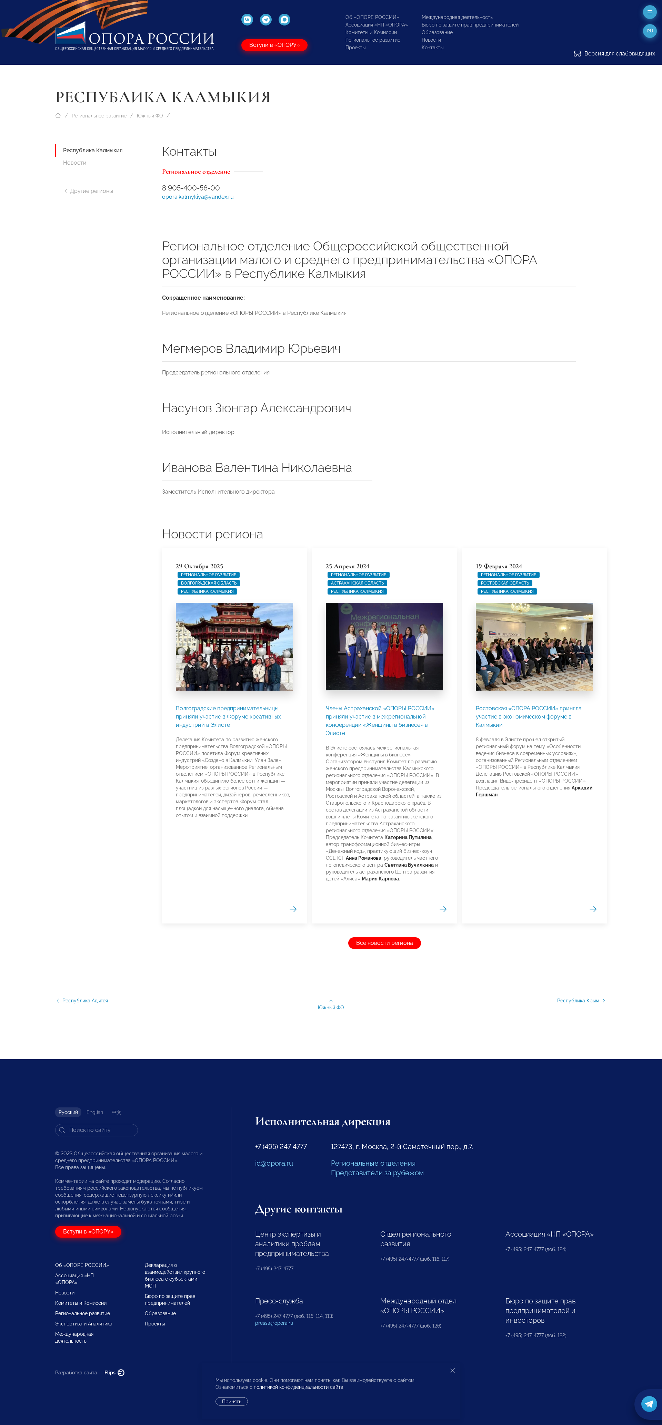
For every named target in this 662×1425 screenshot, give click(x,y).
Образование (437, 32)
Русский (68, 1112)
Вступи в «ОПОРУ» (274, 45)
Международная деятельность (457, 17)
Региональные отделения (373, 1163)
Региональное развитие (372, 40)
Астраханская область (357, 583)
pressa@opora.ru (274, 1323)
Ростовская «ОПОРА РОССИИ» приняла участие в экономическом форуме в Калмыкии (529, 716)
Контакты (432, 47)
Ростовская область (505, 583)
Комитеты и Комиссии (371, 32)
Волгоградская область (209, 583)
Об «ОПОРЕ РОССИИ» (372, 17)
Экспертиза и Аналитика (83, 1323)
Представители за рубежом (377, 1173)
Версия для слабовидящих (619, 53)
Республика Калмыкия (92, 150)
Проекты (355, 47)
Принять (231, 1401)
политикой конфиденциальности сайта (298, 1387)
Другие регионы (91, 191)
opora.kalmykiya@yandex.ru (198, 197)
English (95, 1112)
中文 (116, 1112)
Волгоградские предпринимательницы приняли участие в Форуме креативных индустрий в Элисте (228, 716)
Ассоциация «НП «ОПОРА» (376, 25)
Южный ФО (150, 115)
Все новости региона (384, 943)
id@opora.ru (274, 1163)
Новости (431, 40)
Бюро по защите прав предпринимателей (470, 25)
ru (650, 31)
